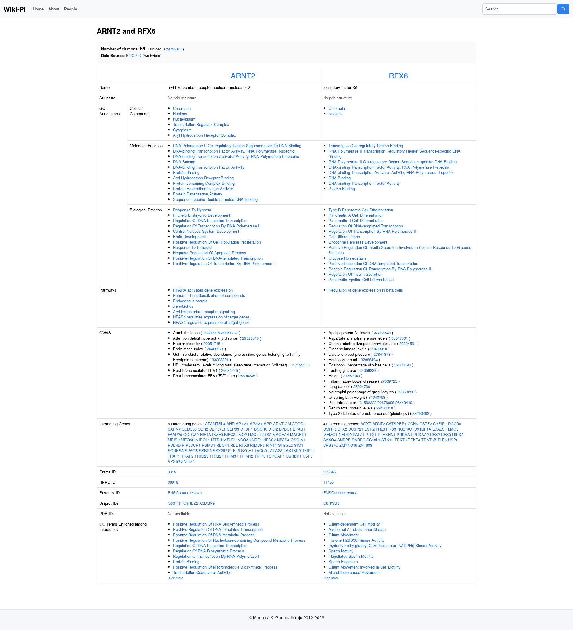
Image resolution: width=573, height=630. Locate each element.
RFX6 (398, 75)
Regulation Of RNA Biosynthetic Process (208, 551)
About (53, 9)
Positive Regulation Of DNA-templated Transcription (218, 258)
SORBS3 (176, 450)
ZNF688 (365, 445)
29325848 (250, 338)
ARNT (278, 423)
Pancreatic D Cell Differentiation (356, 220)
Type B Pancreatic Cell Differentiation (361, 209)
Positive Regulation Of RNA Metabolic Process (214, 534)
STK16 (234, 450)
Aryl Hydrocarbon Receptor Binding (203, 178)
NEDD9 (345, 434)
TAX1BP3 (292, 450)
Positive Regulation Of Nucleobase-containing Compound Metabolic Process (239, 540)
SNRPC (358, 440)
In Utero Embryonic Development (201, 215)
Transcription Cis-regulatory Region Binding (366, 145)
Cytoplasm (182, 130)
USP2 (453, 440)
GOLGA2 (191, 434)
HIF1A (205, 434)
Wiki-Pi (15, 9)
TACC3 (261, 450)
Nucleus (180, 113)
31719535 (299, 365)
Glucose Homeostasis (348, 258)
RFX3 (446, 434)
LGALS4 (439, 429)
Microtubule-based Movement (354, 572)
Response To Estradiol (192, 247)
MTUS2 (229, 440)
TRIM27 (216, 456)
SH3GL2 (285, 445)
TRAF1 (174, 456)
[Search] (563, 9)
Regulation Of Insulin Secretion (355, 274)
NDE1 (257, 440)
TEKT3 (401, 440)
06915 (173, 482)
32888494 (369, 359)
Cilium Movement (344, 534)
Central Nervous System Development (206, 231)
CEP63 (233, 429)
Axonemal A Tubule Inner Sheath (357, 529)
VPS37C (330, 445)
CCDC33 (189, 429)
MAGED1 (298, 434)
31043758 (377, 397)
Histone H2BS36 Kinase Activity (357, 540)
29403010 (378, 349)
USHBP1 (293, 456)
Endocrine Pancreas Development (358, 242)
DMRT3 (329, 429)
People (70, 9)
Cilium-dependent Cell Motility (354, 524)
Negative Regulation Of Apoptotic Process (209, 252)
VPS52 (174, 461)
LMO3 (453, 429)
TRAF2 (187, 456)
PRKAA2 (421, 434)
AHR (231, 423)
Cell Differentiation (344, 236)
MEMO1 (330, 434)
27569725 (389, 381)
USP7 (308, 456)
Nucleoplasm (184, 119)
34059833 (368, 370)
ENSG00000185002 (340, 492)
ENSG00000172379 (185, 492)
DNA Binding (184, 161)
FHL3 (380, 429)
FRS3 (391, 429)
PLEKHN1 (386, 434)
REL (234, 445)
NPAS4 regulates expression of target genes (211, 317)
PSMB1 (208, 445)
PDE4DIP (176, 445)
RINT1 (271, 445)
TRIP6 (259, 456)
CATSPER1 (396, 423)
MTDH (216, 440)
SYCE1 (247, 450)
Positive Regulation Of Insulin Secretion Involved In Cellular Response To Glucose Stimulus (400, 249)
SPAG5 (191, 450)
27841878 (382, 354)
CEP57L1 (217, 429)
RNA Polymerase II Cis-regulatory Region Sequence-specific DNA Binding (237, 145)
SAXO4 (329, 440)
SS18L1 (373, 440)
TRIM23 (201, 456)
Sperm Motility (341, 551)
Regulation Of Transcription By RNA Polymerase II (217, 226)
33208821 (220, 359)
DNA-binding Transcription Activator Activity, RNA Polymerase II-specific (236, 156)
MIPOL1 (202, 440)
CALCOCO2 (295, 423)
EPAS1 (299, 429)
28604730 (361, 386)
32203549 (382, 332)
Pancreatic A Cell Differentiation (356, 215)
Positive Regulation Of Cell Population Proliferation (217, 242)
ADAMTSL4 (215, 423)
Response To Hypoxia (192, 209)
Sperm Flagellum (343, 561)
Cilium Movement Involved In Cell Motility (365, 567)
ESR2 (369, 429)
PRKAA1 (404, 434)
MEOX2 (187, 440)
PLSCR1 (193, 445)
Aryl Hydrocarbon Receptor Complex (204, 135)
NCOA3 (244, 440)
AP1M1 (242, 423)
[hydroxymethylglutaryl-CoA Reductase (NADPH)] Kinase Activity (385, 545)
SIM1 (298, 445)
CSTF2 (426, 423)
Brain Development (189, 236)
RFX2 (435, 434)
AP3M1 (256, 423)
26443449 (403, 402)
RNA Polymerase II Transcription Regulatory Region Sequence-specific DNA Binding (394, 153)
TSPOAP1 (276, 456)
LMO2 (241, 434)
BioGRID (133, 55)
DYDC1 (285, 429)
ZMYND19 (348, 445)
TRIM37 (231, 456)
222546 (329, 472)
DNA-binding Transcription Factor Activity (208, 167)
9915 (172, 472)
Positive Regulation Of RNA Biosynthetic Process (216, 524)
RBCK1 (222, 445)
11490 (328, 482)
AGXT (366, 423)
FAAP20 (175, 434)
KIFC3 (229, 434)
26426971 (215, 349)
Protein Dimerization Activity (197, 194)
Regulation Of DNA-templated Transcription (210, 220)
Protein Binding (186, 172)
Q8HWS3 (331, 503)
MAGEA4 (280, 434)
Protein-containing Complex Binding (204, 183)
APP (268, 423)
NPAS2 (269, 440)
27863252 (406, 392)
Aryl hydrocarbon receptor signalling (204, 311)
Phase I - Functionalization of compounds (209, 295)
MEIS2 (174, 440)
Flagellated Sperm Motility (351, 556)
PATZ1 (358, 434)
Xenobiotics (183, 306)
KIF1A (425, 429)
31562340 (351, 375)
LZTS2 (265, 434)
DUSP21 (355, 429)
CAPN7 (174, 429)
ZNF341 (188, 461)
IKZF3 (217, 434)
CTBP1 (246, 429)
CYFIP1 (440, 423)
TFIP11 (308, 450)
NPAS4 (283, 440)
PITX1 (371, 434)
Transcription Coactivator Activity (201, 572)
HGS (401, 429)
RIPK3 (457, 434)
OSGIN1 (298, 440)
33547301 (399, 338)
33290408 (420, 413)
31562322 (368, 402)
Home (38, 9)
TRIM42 (246, 456)
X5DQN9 (207, 503)
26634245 (229, 370)
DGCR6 (260, 429)
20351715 (212, 343)
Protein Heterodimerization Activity (203, 188)
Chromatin (182, 108)
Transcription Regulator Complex (201, 124)
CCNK (413, 423)
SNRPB (344, 440)
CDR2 (203, 429)
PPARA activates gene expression (203, 290)
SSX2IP (220, 450)
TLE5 (442, 440)
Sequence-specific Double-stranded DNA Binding (215, 199)
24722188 (174, 48)
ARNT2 (243, 75)
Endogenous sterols (190, 301)
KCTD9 (413, 429)
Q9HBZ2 (190, 503)
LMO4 (253, 434)
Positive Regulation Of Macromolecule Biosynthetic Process (225, 567)
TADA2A (275, 450)
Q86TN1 (175, 503)
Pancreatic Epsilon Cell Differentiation (361, 279)
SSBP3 (205, 450)
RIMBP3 (257, 445)
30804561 (407, 343)
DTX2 (273, 429)
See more (176, 577)
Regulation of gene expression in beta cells (366, 290)
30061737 (229, 332)
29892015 (211, 332)
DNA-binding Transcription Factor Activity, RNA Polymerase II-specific (234, 151)
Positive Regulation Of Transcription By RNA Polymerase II (224, 263)
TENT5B (428, 440)
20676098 (386, 402)
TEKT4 (414, 440)
